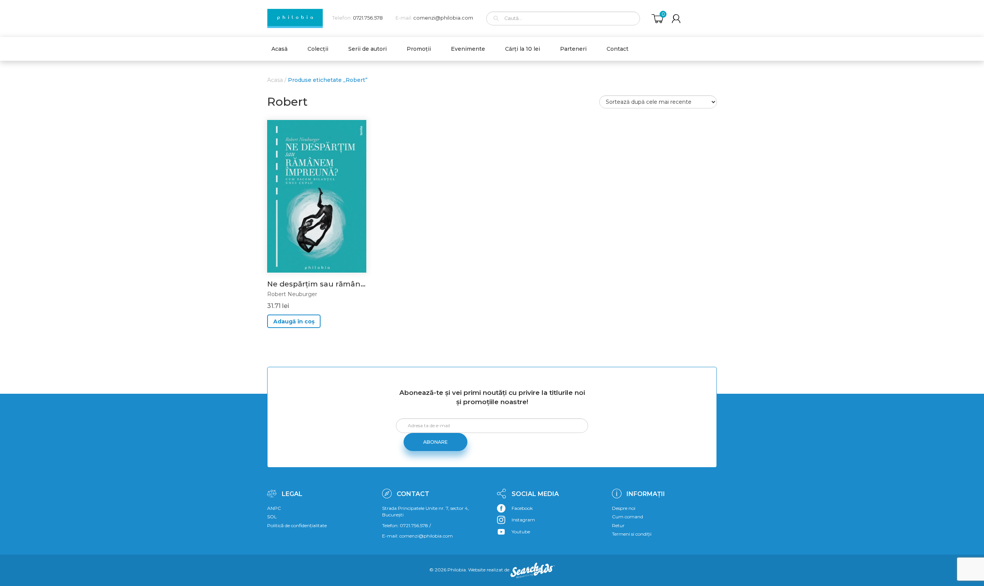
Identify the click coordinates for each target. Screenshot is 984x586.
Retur (618, 525)
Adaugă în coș (293, 321)
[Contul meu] (676, 18)
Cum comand (627, 516)
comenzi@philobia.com (443, 18)
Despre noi (623, 508)
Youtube (521, 531)
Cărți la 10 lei (522, 48)
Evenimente (468, 48)
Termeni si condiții (632, 534)
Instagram (523, 520)
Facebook (522, 508)
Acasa (275, 80)
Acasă (279, 48)
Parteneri (573, 48)
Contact (617, 48)
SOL (272, 516)
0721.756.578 (368, 18)
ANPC (274, 508)
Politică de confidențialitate (297, 525)
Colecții (318, 48)
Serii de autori (367, 48)
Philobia (456, 570)
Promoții (419, 48)
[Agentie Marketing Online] (532, 570)
